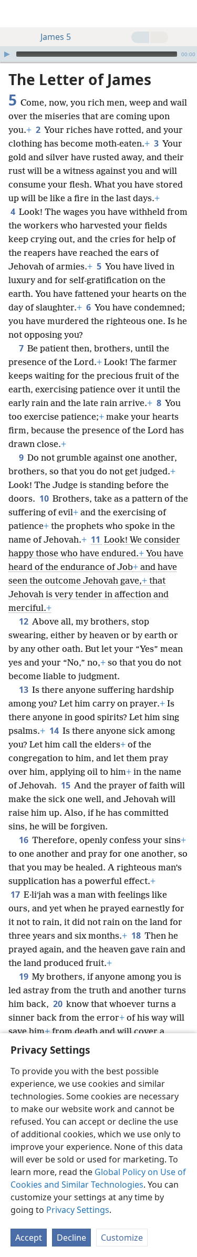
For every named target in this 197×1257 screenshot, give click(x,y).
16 (24, 840)
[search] (183, 13)
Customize (122, 1237)
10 (44, 498)
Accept (28, 1237)
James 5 (55, 37)
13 (24, 689)
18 (136, 935)
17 (16, 894)
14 (54, 730)
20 (58, 1004)
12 (24, 621)
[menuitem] (15, 13)
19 (24, 976)
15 (66, 785)
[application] (98, 54)
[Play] (7, 54)
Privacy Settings (77, 1210)
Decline (71, 1237)
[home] (15, 13)
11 (96, 539)
